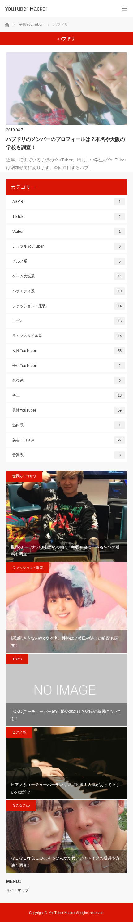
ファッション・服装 (67, 306)
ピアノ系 (19, 732)
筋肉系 (66, 425)
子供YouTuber (66, 365)
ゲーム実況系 (67, 276)
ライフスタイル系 (67, 336)
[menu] (124, 8)
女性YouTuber (67, 351)
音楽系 (66, 455)
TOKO (17, 659)
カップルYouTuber (66, 246)
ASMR (66, 202)
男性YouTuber (67, 410)
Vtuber (66, 231)
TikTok (66, 216)
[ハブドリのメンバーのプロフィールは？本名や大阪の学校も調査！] (66, 88)
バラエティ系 (67, 291)
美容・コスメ (67, 440)
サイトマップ (17, 890)
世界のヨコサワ (24, 476)
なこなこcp (21, 805)
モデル (67, 321)
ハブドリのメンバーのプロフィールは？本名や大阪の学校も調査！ (65, 143)
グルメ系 (66, 261)
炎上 (67, 395)
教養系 (66, 380)
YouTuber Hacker (26, 8)
